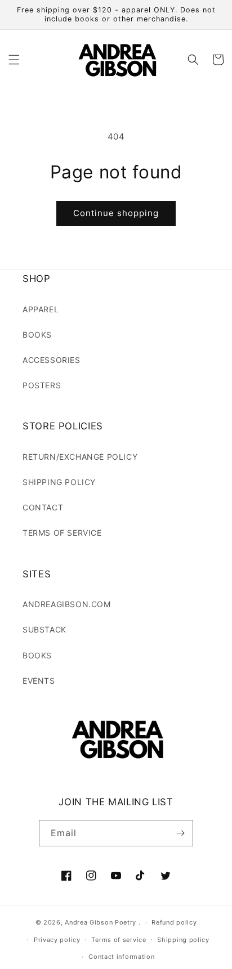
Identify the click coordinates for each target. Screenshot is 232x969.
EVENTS (39, 680)
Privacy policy (57, 940)
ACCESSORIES (52, 360)
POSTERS (42, 385)
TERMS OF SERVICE (62, 532)
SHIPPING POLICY (59, 482)
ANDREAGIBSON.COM (67, 604)
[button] (14, 59)
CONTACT (43, 507)
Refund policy (174, 922)
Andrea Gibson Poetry (100, 922)
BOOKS (37, 334)
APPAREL (41, 309)
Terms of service (118, 940)
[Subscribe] (180, 833)
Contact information (121, 957)
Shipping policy (183, 940)
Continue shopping (116, 213)
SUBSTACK (44, 629)
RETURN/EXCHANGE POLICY (80, 456)
